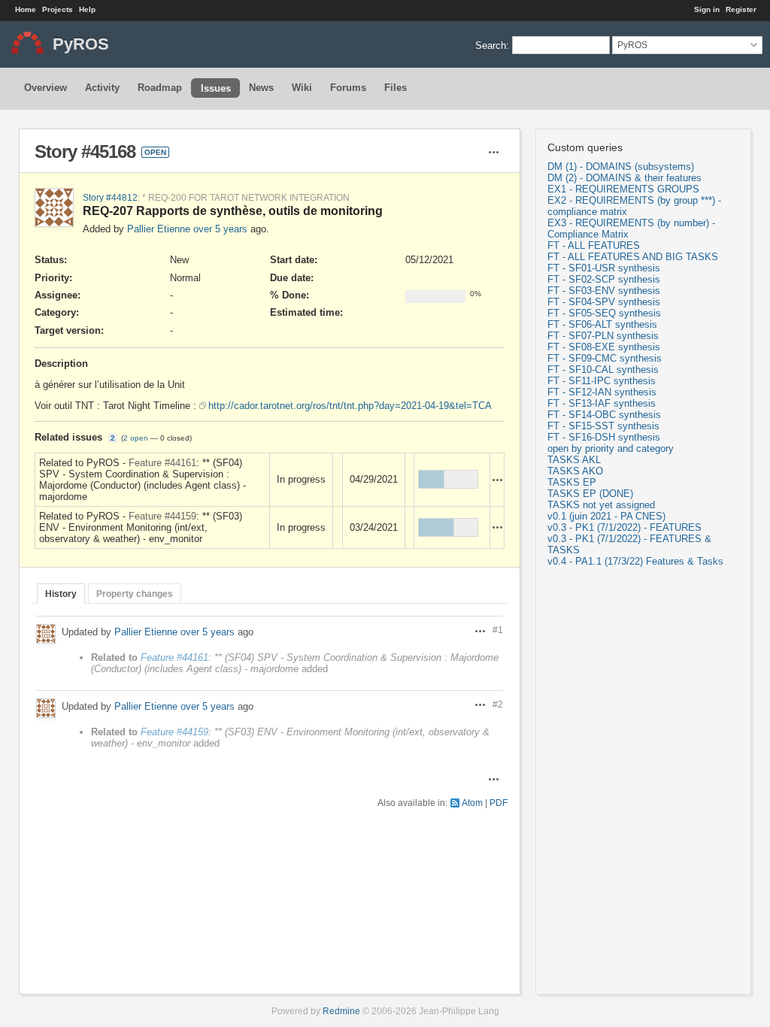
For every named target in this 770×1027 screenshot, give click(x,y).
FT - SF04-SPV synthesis (603, 301)
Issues (216, 88)
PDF (499, 802)
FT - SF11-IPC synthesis (601, 380)
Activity (102, 87)
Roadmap (160, 87)
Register (741, 9)
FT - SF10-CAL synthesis (603, 369)
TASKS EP (571, 482)
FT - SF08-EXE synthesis (603, 347)
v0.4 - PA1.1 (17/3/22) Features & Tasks (635, 561)
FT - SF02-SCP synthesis (603, 279)
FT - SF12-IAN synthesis (601, 392)
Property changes (134, 593)
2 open (135, 438)
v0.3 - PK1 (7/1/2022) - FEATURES (624, 527)
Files (395, 87)
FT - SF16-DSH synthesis (603, 437)
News (261, 87)
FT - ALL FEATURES (593, 245)
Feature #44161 (162, 462)
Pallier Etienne (158, 229)
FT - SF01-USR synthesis (603, 268)
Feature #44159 (162, 516)
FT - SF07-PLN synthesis (603, 335)
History (61, 593)
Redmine (341, 1011)
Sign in (707, 9)
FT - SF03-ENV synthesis (603, 290)
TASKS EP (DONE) (590, 493)
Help (87, 9)
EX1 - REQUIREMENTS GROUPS (623, 189)
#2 (498, 704)
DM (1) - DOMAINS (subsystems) (620, 166)
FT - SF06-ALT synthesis (602, 324)
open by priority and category (610, 448)
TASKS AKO (575, 471)
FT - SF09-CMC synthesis (604, 358)
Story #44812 (110, 197)
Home (25, 9)
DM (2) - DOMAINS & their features (624, 177)
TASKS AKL (574, 459)
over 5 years (220, 229)
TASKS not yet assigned (601, 504)
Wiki (302, 87)
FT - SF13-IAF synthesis (601, 403)
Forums (348, 87)
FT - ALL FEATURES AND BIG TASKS (632, 256)
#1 (498, 630)
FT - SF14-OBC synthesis (604, 414)
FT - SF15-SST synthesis (603, 426)
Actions (498, 480)
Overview (45, 87)
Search (490, 44)
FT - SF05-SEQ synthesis (604, 313)
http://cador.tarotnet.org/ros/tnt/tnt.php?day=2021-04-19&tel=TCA (350, 405)
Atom (472, 802)
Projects (57, 9)
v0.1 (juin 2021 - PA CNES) (606, 516)
